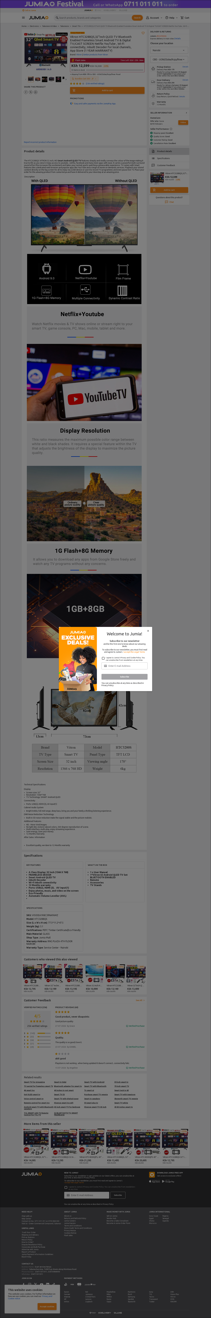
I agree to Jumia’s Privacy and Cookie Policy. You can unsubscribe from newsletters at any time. (125, 659)
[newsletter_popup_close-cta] (148, 631)
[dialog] (105, 659)
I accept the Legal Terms (134, 652)
